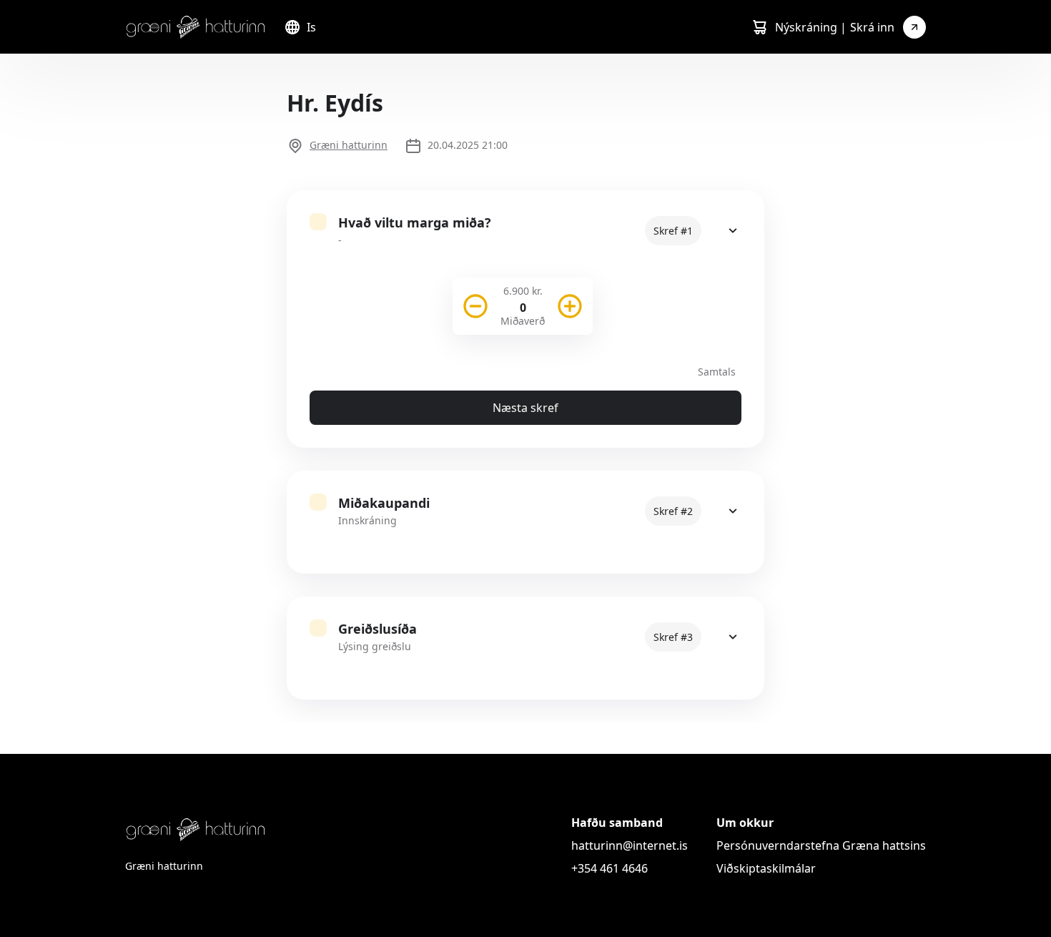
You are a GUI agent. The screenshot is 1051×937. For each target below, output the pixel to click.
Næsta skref (525, 408)
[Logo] (196, 26)
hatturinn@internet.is (629, 845)
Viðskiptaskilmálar (766, 868)
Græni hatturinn (349, 145)
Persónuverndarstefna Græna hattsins (821, 845)
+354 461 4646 (609, 868)
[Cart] (759, 27)
